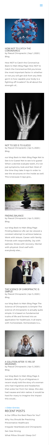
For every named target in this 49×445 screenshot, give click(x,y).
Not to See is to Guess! (18, 145)
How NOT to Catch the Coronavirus (18, 49)
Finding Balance (14, 215)
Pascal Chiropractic (17, 53)
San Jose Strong (13, 431)
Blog (7, 56)
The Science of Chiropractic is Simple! (22, 290)
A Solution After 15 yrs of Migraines (20, 363)
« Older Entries (12, 407)
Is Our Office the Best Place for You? (22, 415)
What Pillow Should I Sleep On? (20, 435)
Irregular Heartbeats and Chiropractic (23, 427)
